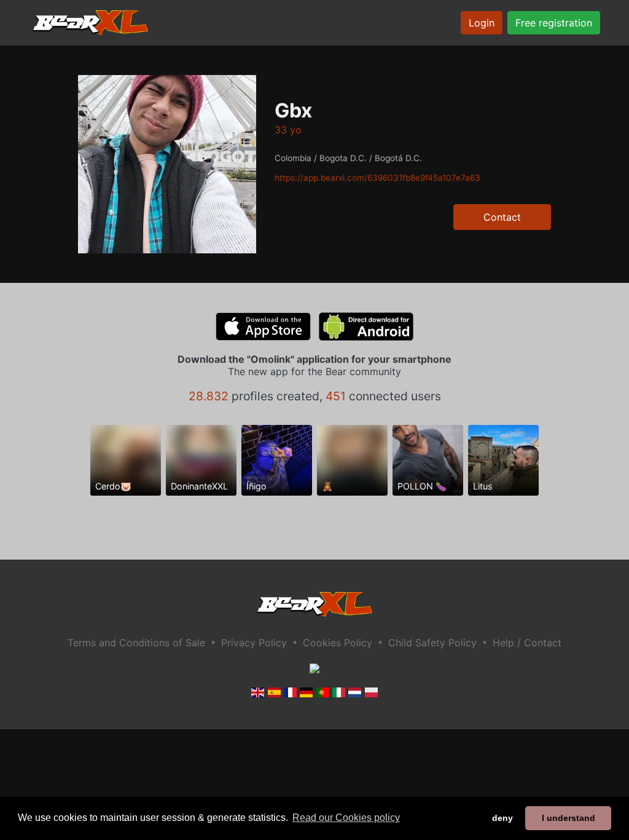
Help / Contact (527, 642)
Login (481, 23)
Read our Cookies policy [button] (346, 817)
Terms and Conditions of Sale (136, 642)
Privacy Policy (254, 642)
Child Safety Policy (432, 642)
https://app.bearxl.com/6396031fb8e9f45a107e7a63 (377, 178)
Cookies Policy (337, 642)
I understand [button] (568, 818)
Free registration (553, 23)
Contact (502, 217)
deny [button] (502, 818)
